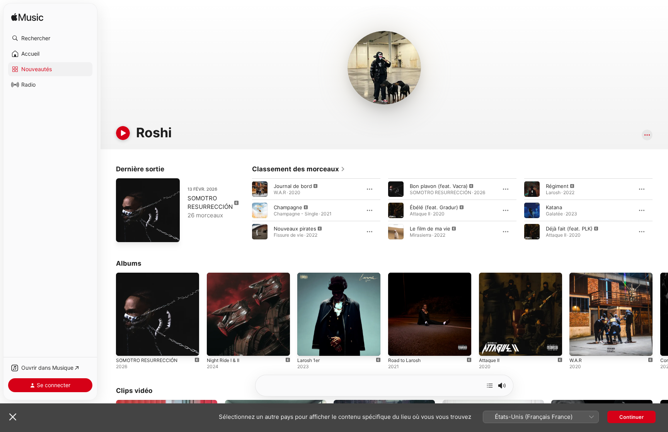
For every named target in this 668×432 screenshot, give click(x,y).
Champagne (288, 207)
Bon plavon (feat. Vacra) (439, 186)
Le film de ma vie (430, 228)
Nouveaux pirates (295, 228)
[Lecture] (123, 133)
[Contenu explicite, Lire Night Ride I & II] (216, 346)
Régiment (557, 186)
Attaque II (490, 276)
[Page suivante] (660, 210)
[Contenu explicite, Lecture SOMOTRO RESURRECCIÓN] (125, 232)
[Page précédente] (244, 210)
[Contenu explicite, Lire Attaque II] (488, 346)
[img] (27, 17)
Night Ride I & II (225, 276)
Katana (554, 207)
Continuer (631, 417)
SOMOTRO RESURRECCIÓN (148, 276)
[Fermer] (12, 416)
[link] (298, 169)
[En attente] (489, 385)
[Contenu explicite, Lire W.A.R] (579, 346)
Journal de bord (293, 186)
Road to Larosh (406, 276)
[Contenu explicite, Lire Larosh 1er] (307, 346)
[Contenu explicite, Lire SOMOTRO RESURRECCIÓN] (125, 346)
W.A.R (576, 276)
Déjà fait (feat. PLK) (569, 228)
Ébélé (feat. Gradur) (434, 207)
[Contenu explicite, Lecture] (260, 189)
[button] (50, 38)
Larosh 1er (309, 276)
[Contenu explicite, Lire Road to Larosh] (398, 346)
